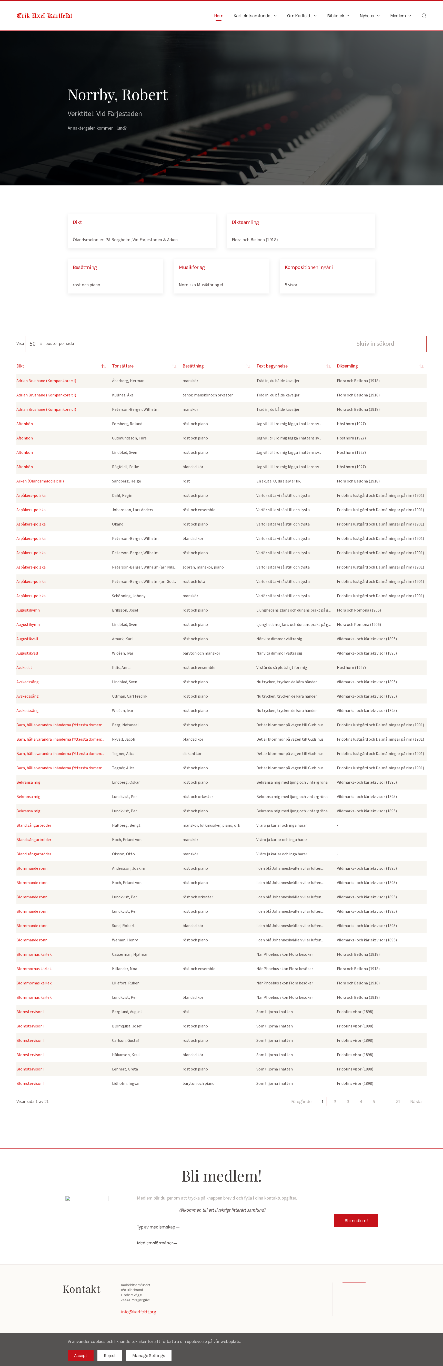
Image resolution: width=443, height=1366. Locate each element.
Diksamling (347, 366)
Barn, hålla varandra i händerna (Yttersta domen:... (60, 725)
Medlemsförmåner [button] (155, 1243)
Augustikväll (27, 639)
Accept (80, 1355)
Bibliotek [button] (335, 15)
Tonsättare (123, 366)
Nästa (415, 1101)
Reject (110, 1355)
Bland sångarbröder (33, 825)
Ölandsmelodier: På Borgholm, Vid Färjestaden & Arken (125, 240)
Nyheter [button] (367, 15)
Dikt (20, 366)
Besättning (193, 366)
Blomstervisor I (30, 1012)
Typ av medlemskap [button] (156, 1227)
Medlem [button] (398, 15)
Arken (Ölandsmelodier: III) (40, 481)
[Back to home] (44, 15)
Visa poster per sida (45, 343)
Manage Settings (148, 1355)
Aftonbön (24, 424)
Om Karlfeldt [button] (299, 15)
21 (398, 1101)
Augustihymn (28, 610)
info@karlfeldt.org (138, 1312)
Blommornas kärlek (34, 954)
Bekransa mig (28, 782)
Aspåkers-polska (31, 495)
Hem (218, 15)
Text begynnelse (272, 366)
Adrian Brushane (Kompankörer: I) (46, 381)
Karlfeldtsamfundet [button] (253, 15)
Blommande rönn (31, 868)
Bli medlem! (356, 1220)
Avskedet (24, 667)
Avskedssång (27, 682)
